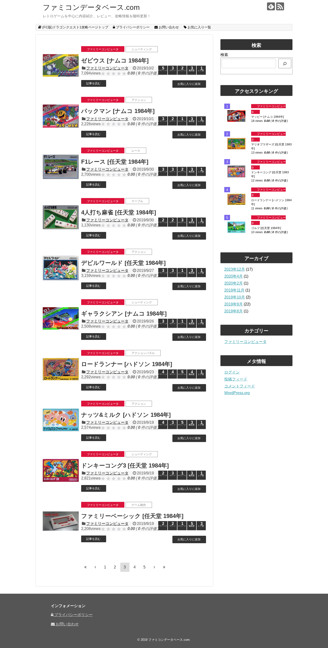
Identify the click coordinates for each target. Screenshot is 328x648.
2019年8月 (233, 311)
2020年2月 (233, 283)
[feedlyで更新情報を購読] (271, 6)
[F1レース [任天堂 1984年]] (61, 167)
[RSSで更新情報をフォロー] (280, 6)
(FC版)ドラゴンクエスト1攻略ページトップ (74, 27)
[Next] (154, 567)
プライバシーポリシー (132, 27)
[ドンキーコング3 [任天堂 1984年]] (61, 470)
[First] (85, 567)
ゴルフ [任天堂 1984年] (266, 228)
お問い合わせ (168, 27)
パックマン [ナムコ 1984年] (118, 111)
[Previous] (95, 567)
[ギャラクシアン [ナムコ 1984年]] (61, 318)
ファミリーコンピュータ (107, 68)
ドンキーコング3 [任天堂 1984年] (125, 465)
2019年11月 (234, 290)
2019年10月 (234, 297)
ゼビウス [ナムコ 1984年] (115, 60)
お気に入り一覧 (199, 27)
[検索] (284, 63)
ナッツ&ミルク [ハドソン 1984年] (126, 414)
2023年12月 (234, 269)
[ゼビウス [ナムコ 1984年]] (61, 65)
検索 (224, 55)
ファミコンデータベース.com (91, 7)
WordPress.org (237, 393)
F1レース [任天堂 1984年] (114, 161)
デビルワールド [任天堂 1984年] (123, 263)
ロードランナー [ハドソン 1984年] (126, 364)
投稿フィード (235, 379)
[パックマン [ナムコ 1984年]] (61, 116)
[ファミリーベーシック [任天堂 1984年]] (61, 521)
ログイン (232, 372)
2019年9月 (233, 304)
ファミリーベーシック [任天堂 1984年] (132, 516)
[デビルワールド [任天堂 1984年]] (61, 268)
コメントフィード (239, 386)
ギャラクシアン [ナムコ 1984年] (124, 313)
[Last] (164, 567)
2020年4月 (233, 276)
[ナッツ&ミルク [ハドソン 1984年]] (61, 420)
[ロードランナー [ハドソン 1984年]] (61, 369)
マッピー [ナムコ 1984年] (267, 116)
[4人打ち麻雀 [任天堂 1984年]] (61, 217)
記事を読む (93, 83)
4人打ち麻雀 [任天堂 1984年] (118, 212)
